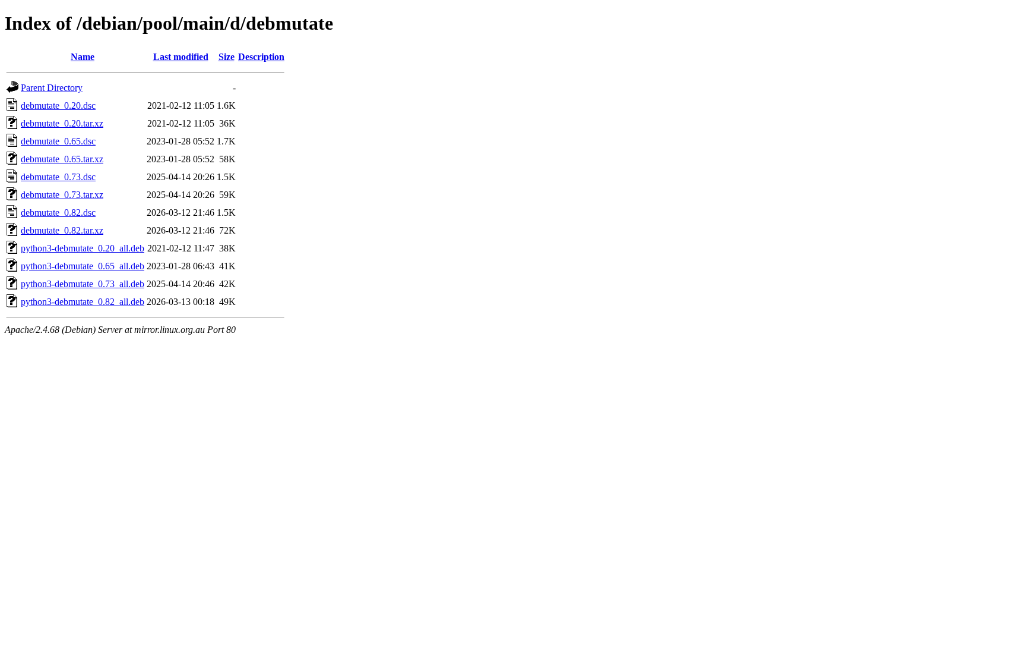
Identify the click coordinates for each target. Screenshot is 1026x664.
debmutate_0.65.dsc (58, 141)
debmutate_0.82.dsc (58, 212)
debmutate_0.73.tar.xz (62, 195)
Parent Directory (52, 88)
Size (226, 57)
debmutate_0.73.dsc (58, 177)
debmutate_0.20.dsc (58, 105)
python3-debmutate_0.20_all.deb (82, 248)
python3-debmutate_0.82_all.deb (82, 302)
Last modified (180, 57)
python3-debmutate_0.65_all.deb (82, 266)
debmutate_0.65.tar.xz (62, 159)
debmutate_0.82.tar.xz (62, 230)
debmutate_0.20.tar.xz (62, 123)
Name (82, 57)
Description (261, 57)
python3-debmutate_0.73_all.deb (82, 284)
